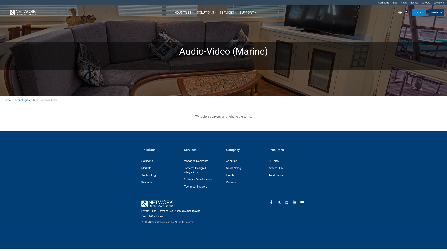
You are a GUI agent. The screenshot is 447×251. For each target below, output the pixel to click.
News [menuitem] (404, 2)
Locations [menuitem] (439, 2)
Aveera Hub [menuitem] (276, 168)
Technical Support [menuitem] (195, 186)
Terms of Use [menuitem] (165, 211)
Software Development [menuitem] (198, 179)
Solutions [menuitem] (147, 161)
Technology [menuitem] (148, 175)
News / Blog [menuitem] (233, 168)
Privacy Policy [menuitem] (148, 211)
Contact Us (436, 12)
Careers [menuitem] (426, 2)
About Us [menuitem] (231, 161)
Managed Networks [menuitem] (196, 161)
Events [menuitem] (414, 2)
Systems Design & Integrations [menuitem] (195, 170)
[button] (272, 202)
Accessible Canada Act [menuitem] (187, 211)
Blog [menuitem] (395, 2)
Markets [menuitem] (146, 168)
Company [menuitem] (383, 2)
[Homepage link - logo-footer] (157, 205)
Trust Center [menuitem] (276, 175)
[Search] (406, 12)
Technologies (21, 100)
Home (7, 100)
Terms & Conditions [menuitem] (152, 216)
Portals (419, 12)
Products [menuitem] (147, 182)
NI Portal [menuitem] (274, 161)
